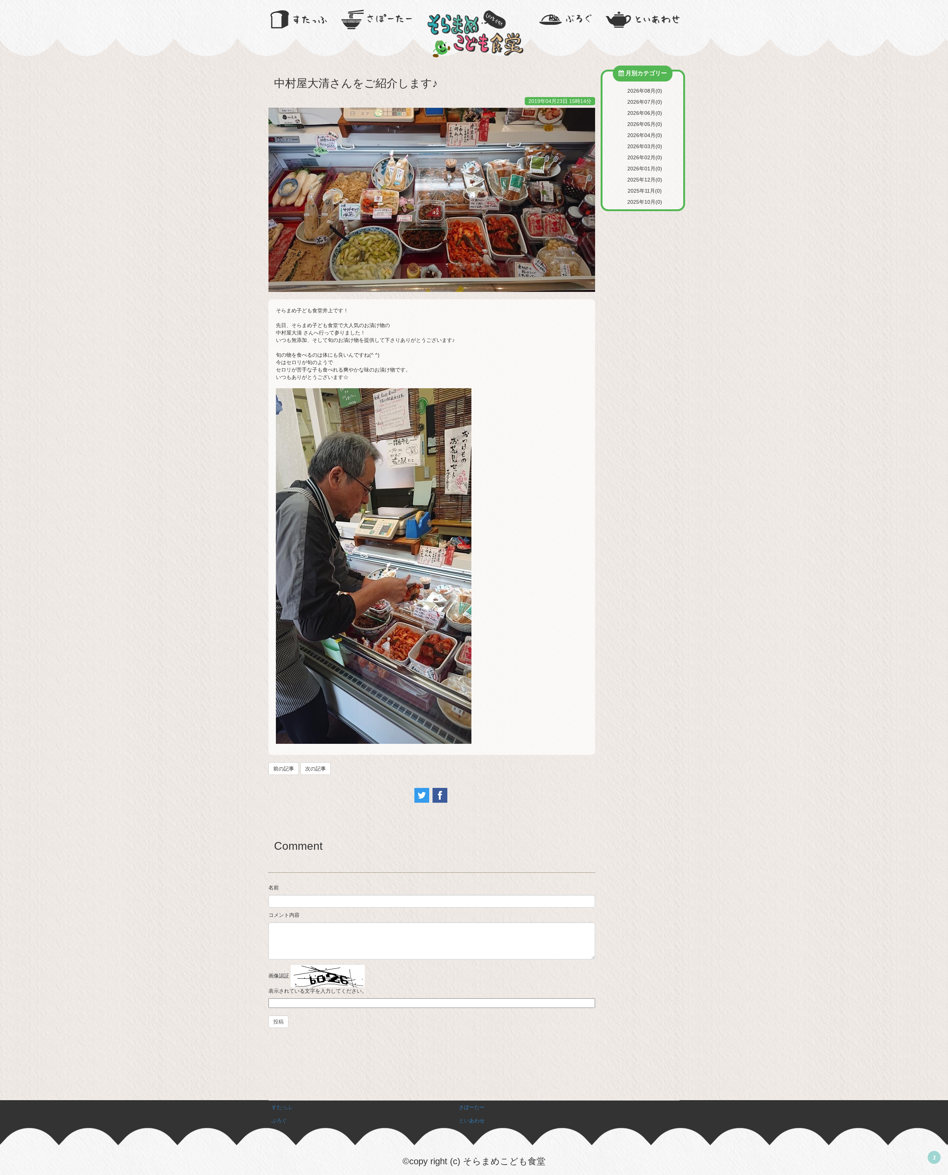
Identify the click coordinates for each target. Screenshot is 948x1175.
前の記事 (283, 769)
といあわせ (472, 1121)
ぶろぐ (279, 1121)
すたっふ (281, 1107)
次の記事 (315, 769)
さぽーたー (472, 1107)
